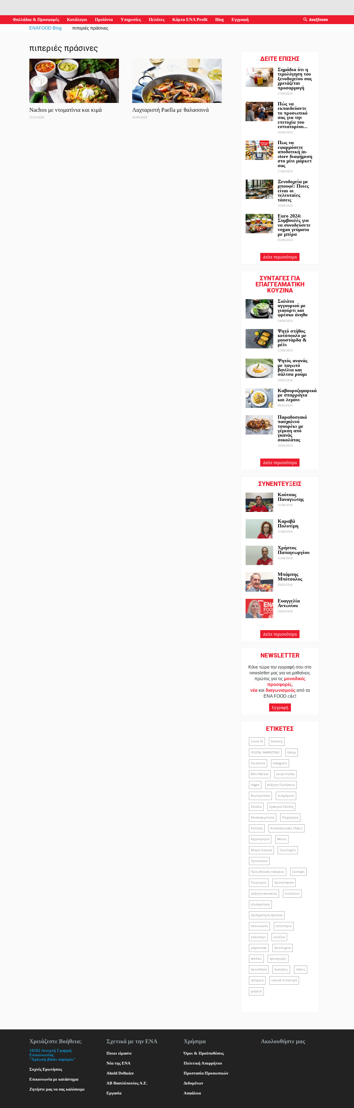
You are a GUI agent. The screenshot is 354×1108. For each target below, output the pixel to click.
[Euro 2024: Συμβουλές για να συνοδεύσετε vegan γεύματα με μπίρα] (259, 223)
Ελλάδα (256, 807)
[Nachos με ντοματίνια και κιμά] (74, 81)
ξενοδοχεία (282, 948)
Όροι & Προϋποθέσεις (204, 1053)
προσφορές (278, 959)
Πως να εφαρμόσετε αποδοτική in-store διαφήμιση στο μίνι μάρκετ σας (295, 154)
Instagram (280, 763)
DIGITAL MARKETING (265, 752)
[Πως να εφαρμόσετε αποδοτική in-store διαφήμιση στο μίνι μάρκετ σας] (259, 150)
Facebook (258, 763)
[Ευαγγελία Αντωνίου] (259, 608)
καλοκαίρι (258, 937)
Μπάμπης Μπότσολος (290, 576)
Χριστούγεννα (284, 882)
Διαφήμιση (286, 796)
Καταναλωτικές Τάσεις (286, 828)
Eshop (291, 752)
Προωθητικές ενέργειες (267, 872)
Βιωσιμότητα (260, 796)
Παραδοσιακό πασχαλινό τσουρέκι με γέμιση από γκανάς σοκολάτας (292, 428)
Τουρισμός (259, 882)
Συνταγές (298, 872)
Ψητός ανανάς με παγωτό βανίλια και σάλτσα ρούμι (293, 367)
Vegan (255, 785)
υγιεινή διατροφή (284, 980)
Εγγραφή (240, 19)
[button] (305, 19)
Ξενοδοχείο (288, 850)
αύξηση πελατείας (264, 893)
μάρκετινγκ (259, 948)
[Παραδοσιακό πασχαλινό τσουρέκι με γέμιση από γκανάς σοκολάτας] (259, 424)
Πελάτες (157, 19)
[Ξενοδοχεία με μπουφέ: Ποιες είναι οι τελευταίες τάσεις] (259, 189)
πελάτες (256, 959)
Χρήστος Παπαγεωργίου (293, 550)
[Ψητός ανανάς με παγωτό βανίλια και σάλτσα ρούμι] (259, 368)
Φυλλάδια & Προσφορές (36, 19)
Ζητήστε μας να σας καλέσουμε (57, 1089)
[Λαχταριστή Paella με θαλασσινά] (177, 81)
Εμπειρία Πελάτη (281, 807)
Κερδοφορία (260, 839)
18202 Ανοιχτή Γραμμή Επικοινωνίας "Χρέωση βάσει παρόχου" (52, 1055)
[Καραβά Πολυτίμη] (259, 529)
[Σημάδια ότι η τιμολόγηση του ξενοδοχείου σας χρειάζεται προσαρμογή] (259, 77)
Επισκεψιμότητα (262, 817)
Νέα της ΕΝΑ (118, 1063)
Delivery (277, 741)
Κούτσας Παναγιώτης (291, 497)
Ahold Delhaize (120, 1073)
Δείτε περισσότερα (280, 257)
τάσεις (300, 969)
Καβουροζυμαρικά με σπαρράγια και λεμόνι (297, 395)
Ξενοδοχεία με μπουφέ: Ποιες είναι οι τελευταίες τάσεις (293, 191)
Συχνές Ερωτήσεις (45, 1069)
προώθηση (259, 969)
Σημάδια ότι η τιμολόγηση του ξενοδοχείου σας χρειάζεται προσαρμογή (295, 78)
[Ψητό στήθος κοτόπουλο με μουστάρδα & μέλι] (259, 338)
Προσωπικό (259, 861)
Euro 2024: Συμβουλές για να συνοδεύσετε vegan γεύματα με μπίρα (294, 225)
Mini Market (260, 774)
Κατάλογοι (77, 19)
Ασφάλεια (192, 1093)
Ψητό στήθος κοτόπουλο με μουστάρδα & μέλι (292, 337)
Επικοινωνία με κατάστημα (53, 1079)
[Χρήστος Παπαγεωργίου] (259, 555)
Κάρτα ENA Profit (189, 19)
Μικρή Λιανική (261, 850)
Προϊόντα (104, 19)
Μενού (282, 839)
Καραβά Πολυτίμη (288, 523)
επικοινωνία (259, 926)
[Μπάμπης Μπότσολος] (259, 582)
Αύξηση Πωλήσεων (281, 785)
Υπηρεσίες (131, 19)
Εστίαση (257, 828)
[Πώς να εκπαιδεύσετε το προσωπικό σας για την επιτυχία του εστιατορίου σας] (259, 111)
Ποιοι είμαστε (119, 1053)
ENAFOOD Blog (45, 28)
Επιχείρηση (290, 817)
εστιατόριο (284, 926)
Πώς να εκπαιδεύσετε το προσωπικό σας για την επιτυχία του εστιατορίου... (293, 115)
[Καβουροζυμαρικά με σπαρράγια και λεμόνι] (259, 398)
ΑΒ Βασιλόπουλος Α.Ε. (126, 1083)
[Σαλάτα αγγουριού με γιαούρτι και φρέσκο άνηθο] (259, 309)
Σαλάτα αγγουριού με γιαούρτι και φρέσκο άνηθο (293, 307)
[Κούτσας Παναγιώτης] (259, 502)
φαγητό (256, 991)
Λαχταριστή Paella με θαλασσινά (170, 110)
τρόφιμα (257, 980)
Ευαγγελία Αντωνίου (289, 603)
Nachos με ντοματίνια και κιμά (65, 110)
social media (285, 774)
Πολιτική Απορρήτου (203, 1063)
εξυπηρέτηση (260, 904)
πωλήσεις (281, 969)
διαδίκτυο (292, 893)
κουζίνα (279, 937)
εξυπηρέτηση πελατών (267, 915)
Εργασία (113, 1093)
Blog (219, 19)
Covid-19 (257, 741)
